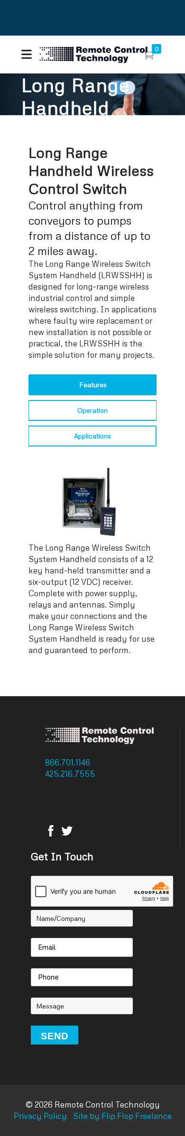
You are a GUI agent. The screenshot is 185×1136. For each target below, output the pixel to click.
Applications (92, 436)
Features (93, 385)
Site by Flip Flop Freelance (121, 1116)
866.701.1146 (68, 762)
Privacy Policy (40, 1116)
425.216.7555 (71, 774)
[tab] (92, 384)
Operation (92, 410)
